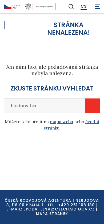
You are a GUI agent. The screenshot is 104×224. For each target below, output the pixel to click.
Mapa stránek (52, 213)
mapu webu (61, 121)
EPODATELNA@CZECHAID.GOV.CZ (59, 209)
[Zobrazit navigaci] (97, 6)
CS (84, 6)
